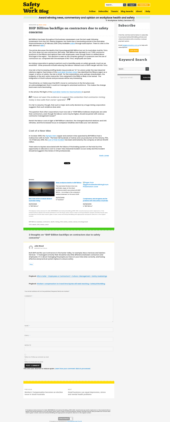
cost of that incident (56, 140)
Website (28, 345)
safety (65, 222)
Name (27, 326)
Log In (132, 5)
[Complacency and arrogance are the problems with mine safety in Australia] (96, 189)
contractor (46, 222)
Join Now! (134, 50)
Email (27, 335)
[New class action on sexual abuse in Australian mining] (42, 189)
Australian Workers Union (67, 72)
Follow (92, 11)
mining (57, 222)
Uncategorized (83, 222)
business (39, 222)
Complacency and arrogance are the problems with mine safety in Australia (95, 200)
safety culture (73, 222)
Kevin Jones (42, 25)
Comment (29, 296)
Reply (31, 264)
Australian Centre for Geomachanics (67, 92)
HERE (42, 45)
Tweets (114, 11)
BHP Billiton (32, 222)
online (72, 43)
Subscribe (144, 5)
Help (148, 11)
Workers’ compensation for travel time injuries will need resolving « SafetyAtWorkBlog (71, 284)
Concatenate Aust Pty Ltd (74, 421)
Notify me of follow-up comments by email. (37, 357)
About (139, 11)
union (47, 224)
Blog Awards (127, 11)
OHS (61, 222)
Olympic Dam (50, 136)
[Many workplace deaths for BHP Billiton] (69, 191)
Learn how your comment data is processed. (73, 368)
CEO (30, 224)
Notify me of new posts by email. (34, 362)
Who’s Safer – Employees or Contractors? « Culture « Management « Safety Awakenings (72, 276)
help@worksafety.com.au (130, 45)
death (53, 222)
